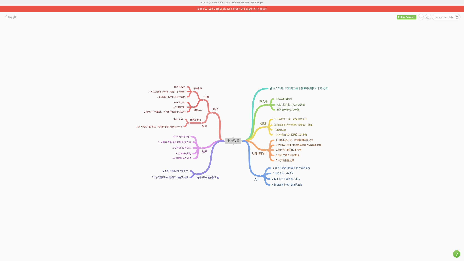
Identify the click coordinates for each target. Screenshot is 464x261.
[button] (456, 254)
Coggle (259, 2)
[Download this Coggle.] (428, 17)
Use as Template (444, 17)
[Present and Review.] (421, 17)
